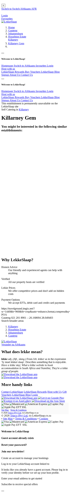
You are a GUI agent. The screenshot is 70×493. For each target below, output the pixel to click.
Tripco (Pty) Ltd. (15, 413)
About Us (15, 74)
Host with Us (54, 391)
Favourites (7, 18)
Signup (5, 74)
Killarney (13, 39)
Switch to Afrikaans (25, 65)
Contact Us (27, 74)
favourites (41, 65)
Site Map (5, 410)
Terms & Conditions (18, 410)
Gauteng (12, 30)
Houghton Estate (17, 36)
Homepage (7, 65)
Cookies (43, 418)
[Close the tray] (2, 490)
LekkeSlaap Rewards (13, 71)
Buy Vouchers (33, 71)
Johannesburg (15, 33)
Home (11, 27)
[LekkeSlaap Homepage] (9, 21)
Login (50, 65)
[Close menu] (2, 53)
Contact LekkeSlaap (12, 391)
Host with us (8, 68)
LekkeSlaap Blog (50, 71)
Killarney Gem (16, 43)
